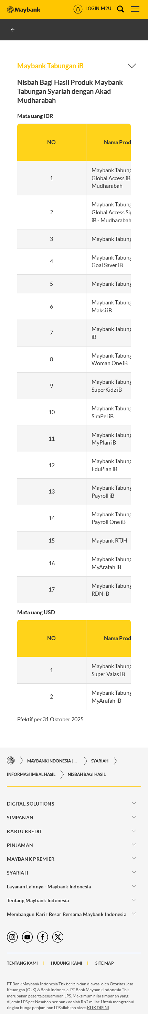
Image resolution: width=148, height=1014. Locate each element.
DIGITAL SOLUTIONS (30, 804)
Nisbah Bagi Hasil (87, 774)
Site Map (104, 963)
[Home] (11, 761)
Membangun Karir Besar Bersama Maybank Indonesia (66, 914)
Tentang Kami (22, 963)
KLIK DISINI (98, 1007)
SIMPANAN (20, 817)
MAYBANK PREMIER (31, 859)
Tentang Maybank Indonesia (38, 900)
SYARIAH (99, 761)
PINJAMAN (20, 845)
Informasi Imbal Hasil (31, 774)
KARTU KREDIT (24, 831)
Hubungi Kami (66, 963)
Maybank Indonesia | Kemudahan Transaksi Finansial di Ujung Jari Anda (53, 761)
